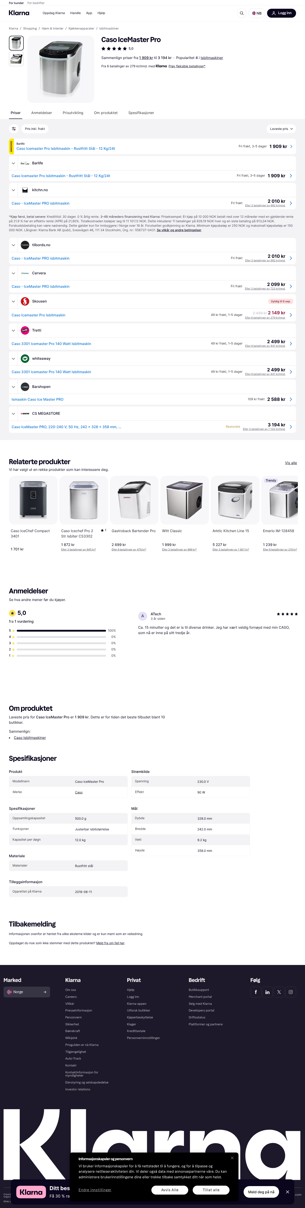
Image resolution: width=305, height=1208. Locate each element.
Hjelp (101, 13)
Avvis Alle (170, 1190)
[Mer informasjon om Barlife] (13, 163)
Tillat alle (211, 1190)
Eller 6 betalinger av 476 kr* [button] (129, 549)
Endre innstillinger (95, 1190)
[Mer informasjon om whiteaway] (13, 358)
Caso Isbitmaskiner (30, 737)
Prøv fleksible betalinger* (187, 66)
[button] (256, 13)
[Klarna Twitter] (279, 992)
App (89, 13)
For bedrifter (36, 3)
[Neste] (289, 513)
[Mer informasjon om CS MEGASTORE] (13, 413)
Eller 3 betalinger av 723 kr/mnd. (265, 288)
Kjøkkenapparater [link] (81, 28)
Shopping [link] (30, 28)
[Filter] (14, 128)
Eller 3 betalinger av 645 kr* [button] (78, 549)
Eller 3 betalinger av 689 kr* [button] (179, 549)
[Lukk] (232, 1158)
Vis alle (291, 463)
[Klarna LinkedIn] (267, 992)
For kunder (16, 3)
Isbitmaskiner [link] (109, 28)
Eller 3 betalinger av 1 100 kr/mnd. (264, 429)
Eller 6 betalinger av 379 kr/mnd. (265, 317)
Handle (75, 13)
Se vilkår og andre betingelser (179, 230)
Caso (79, 792)
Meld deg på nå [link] (261, 1192)
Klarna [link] (13, 28)
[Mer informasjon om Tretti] (13, 330)
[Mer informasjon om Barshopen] (13, 386)
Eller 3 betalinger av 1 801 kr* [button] (231, 549)
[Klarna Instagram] (290, 992)
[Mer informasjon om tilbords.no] (13, 245)
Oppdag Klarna (54, 13)
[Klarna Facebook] (256, 992)
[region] (154, 1177)
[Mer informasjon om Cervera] (13, 273)
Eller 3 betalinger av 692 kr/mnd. (265, 205)
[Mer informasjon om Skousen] (13, 301)
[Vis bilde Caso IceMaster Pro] (16, 43)
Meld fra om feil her (110, 943)
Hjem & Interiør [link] (53, 28)
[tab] (15, 112)
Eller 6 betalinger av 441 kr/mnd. (265, 345)
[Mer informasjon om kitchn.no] (13, 190)
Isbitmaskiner (212, 57)
